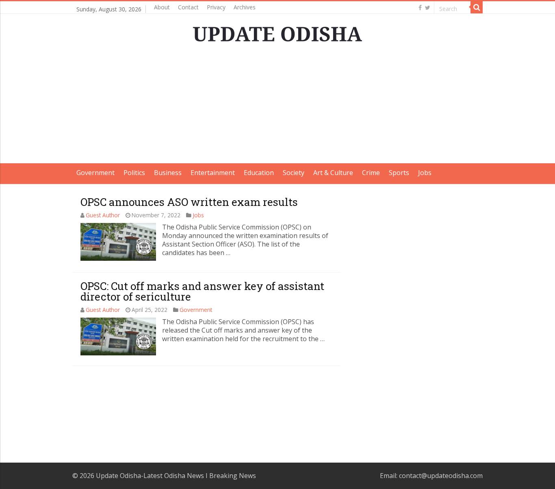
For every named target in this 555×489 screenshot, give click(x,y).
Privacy (216, 7)
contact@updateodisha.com (441, 475)
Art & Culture (333, 172)
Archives (245, 7)
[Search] (476, 7)
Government (95, 172)
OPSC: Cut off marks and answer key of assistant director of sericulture (202, 291)
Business (168, 172)
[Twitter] (427, 8)
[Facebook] (420, 8)
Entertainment (213, 172)
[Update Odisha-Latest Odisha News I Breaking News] (277, 31)
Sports (399, 172)
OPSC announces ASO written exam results (189, 202)
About (162, 7)
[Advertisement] (277, 106)
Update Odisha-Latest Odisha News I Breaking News (176, 475)
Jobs (424, 172)
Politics (134, 172)
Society (293, 172)
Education (259, 172)
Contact (188, 7)
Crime (371, 172)
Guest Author (103, 215)
